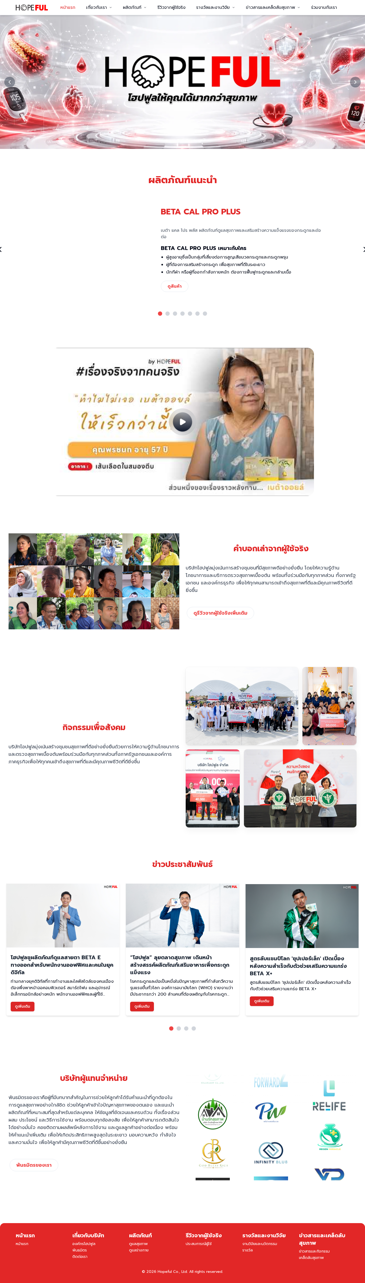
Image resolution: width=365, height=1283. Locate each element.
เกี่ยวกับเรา (96, 7)
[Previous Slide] (9, 82)
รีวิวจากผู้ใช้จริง (171, 7)
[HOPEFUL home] (32, 8)
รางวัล (247, 1250)
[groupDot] (160, 313)
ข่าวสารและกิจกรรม (314, 1251)
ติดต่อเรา (79, 1256)
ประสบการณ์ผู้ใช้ (199, 1244)
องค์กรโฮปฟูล (83, 1244)
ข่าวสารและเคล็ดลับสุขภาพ (270, 7)
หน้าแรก (67, 7)
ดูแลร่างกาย (139, 1250)
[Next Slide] (355, 82)
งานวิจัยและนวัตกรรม (259, 1244)
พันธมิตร (79, 1250)
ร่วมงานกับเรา (324, 7)
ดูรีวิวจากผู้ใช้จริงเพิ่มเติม (220, 613)
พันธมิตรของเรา (34, 1165)
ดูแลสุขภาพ (138, 1244)
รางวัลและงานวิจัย (213, 7)
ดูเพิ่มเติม (22, 1006)
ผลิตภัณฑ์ (132, 7)
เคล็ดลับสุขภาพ (311, 1258)
